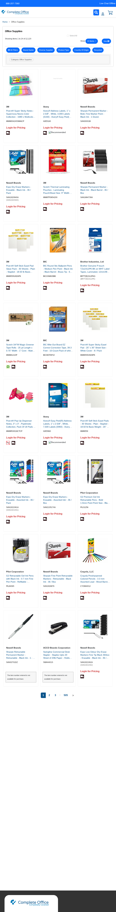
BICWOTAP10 (49, 355)
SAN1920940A (12, 197)
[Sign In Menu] (102, 14)
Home (5, 22)
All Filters (14, 50)
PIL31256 (84, 507)
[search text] (96, 12)
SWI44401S (48, 662)
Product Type (63, 50)
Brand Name (28, 50)
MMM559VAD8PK (87, 355)
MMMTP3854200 (50, 197)
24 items (91, 41)
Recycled (98, 50)
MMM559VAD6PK (13, 276)
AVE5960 (47, 431)
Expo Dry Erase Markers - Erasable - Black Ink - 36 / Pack (18, 190)
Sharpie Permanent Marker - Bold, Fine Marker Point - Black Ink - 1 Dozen (94, 114)
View (106, 41)
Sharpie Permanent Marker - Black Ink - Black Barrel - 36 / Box (94, 190)
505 (66, 695)
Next (73, 696)
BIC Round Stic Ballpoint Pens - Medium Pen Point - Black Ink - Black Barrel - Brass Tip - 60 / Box (58, 269)
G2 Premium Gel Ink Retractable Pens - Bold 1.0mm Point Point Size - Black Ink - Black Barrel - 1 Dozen (95, 500)
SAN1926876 (48, 586)
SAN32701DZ (12, 662)
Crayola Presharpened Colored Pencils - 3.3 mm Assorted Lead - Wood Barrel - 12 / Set (95, 579)
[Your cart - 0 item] (110, 12)
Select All (73, 36)
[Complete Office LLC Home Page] (15, 12)
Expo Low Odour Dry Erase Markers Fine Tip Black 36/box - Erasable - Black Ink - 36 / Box (94, 655)
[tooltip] (8, 133)
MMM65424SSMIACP (15, 121)
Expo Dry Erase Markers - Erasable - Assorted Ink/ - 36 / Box (57, 500)
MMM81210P (11, 355)
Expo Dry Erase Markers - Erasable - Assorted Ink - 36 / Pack (20, 500)
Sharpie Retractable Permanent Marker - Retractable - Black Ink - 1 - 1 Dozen (20, 655)
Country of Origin (81, 50)
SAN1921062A (86, 662)
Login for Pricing (15, 127)
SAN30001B (85, 121)
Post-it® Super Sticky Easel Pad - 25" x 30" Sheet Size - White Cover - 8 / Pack (93, 347)
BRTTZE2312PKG (87, 276)
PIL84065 (10, 586)
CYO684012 (85, 586)
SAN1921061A (12, 507)
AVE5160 (47, 121)
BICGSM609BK (49, 276)
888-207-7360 (12, 3)
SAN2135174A (49, 507)
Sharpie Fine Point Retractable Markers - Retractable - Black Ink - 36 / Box (57, 579)
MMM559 (84, 431)
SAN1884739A (86, 197)
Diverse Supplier (46, 50)
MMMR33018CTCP (14, 431)
